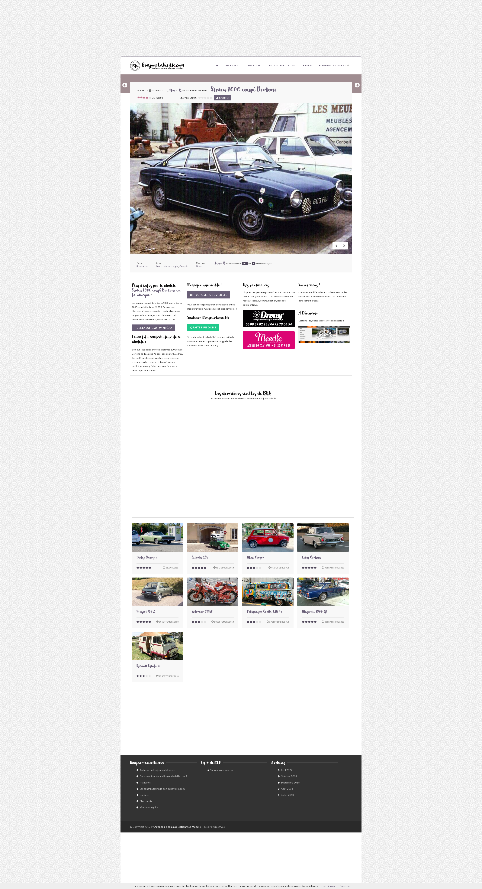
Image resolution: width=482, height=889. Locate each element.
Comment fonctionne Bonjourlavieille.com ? (163, 776)
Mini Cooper (255, 558)
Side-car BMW (202, 612)
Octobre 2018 (289, 776)
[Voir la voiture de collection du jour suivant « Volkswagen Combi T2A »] (357, 85)
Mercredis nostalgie (167, 266)
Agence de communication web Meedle (177, 826)
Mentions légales (149, 807)
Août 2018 (287, 788)
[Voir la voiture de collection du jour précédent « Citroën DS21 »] (124, 85)
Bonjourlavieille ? (332, 65)
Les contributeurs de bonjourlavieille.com (162, 788)
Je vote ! (223, 97)
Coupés (183, 266)
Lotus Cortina (311, 558)
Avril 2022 (286, 770)
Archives (254, 65)
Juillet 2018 (287, 794)
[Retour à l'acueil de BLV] (217, 66)
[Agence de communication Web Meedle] (269, 342)
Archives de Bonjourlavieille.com (157, 770)
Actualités (145, 782)
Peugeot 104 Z (146, 612)
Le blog (307, 65)
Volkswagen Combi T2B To (264, 612)
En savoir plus (327, 885)
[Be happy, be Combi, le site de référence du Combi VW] (324, 334)
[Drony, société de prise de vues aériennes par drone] (269, 320)
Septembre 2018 (290, 782)
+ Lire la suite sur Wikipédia (153, 327)
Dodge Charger (147, 558)
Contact (144, 794)
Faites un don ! (204, 327)
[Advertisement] (241, 28)
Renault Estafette (148, 666)
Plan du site (146, 801)
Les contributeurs (281, 65)
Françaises (142, 266)
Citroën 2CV (200, 558)
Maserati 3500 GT (314, 612)
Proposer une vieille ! (210, 294)
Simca (199, 266)
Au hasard (232, 65)
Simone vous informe (221, 770)
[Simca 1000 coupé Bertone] (241, 178)
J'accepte (344, 885)
